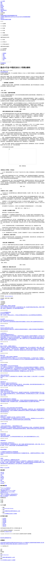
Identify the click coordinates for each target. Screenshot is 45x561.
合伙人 (3, 325)
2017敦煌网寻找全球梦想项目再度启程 (9, 451)
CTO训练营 (14, 513)
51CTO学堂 (5, 513)
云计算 (8, 467)
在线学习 (2, 18)
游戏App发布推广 (3, 364)
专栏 (8, 19)
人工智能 (2, 423)
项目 (1, 381)
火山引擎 (26, 543)
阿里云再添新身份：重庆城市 (7, 442)
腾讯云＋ (2, 467)
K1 (2, 355)
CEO (1, 333)
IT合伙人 (2, 299)
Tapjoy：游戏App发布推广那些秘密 (9, 356)
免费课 (1, 7)
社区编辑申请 (3, 63)
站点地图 (4, 521)
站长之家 (29, 542)
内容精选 (4, 53)
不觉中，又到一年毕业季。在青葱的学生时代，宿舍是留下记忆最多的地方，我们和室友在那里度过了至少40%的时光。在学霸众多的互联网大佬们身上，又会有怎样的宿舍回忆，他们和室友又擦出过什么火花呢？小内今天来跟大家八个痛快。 (22, 393)
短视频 (9, 15)
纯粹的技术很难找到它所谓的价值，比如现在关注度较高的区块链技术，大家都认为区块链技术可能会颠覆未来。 (22, 329)
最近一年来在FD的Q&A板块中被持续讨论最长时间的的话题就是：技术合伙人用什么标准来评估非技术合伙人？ (22, 321)
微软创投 (9, 312)
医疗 (6, 423)
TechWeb (23, 542)
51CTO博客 (2, 557)
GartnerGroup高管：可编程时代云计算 (9, 459)
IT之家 (41, 542)
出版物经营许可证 (7, 537)
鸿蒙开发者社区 (3, 10)
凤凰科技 (12, 542)
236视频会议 (7, 543)
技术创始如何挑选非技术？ (7, 320)
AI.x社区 (13, 557)
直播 (10, 19)
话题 (3, 55)
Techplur (11, 508)
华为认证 (13, 16)
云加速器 (5, 312)
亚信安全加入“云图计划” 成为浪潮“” (8, 383)
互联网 (1, 458)
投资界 (20, 543)
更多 (6, 485)
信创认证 (10, 16)
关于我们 (4, 518)
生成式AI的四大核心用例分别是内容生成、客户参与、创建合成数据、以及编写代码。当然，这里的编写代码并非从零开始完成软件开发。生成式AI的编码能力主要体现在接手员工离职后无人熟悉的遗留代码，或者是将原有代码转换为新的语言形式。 (22, 410)
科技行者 (20, 542)
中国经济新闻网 (37, 542)
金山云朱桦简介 (4, 313)
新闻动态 (4, 519)
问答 (5, 19)
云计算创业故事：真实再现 (7, 305)
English (4, 523)
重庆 (6, 449)
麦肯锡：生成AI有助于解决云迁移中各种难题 (11, 407)
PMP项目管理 (24, 16)
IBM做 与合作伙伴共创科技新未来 (9, 365)
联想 (1, 405)
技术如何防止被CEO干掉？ (7, 327)
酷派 (1, 355)
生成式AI (2, 415)
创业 (1, 325)
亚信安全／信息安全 (4, 389)
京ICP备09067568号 (8, 531)
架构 (3, 440)
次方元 (22, 543)
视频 (3, 54)
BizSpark (2, 312)
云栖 (4, 449)
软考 (7, 16)
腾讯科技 (5, 542)
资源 (3, 19)
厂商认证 (17, 16)
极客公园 (3, 543)
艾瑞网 (26, 542)
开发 (3, 381)
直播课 (12, 15)
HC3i (9, 508)
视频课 (1, 15)
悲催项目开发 (4, 375)
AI (4, 423)
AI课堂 (1, 11)
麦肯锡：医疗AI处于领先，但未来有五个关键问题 (12, 417)
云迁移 (5, 415)
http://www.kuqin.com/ (9, 296)
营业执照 (2, 537)
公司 (5, 381)
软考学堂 (15, 15)
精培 (8, 513)
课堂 (6, 19)
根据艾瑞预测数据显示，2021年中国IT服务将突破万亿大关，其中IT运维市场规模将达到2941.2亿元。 (20, 436)
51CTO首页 (2, 1)
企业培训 (10, 513)
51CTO (4, 508)
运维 (1, 440)
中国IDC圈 (12, 543)
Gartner (5, 467)
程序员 (1, 343)
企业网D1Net (16, 543)
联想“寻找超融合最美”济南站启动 (8, 398)
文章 (1, 19)
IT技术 (20, 16)
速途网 (32, 542)
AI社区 (4, 57)
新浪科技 (2, 542)
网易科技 (9, 542)
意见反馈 (4, 522)
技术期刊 (4, 58)
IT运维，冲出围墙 (5, 435)
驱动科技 (16, 542)
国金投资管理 (3, 433)
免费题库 (28, 16)
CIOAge (6, 508)
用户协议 (4, 524)
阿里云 (1, 449)
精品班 (1, 5)
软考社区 (2, 6)
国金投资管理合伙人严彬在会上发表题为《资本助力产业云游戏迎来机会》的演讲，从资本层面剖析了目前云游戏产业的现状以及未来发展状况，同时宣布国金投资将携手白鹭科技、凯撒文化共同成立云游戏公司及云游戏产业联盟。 (22, 428)
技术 (3, 333)
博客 (1, 2)
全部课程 (2, 16)
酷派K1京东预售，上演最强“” (8, 346)
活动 (3, 59)
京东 (4, 355)
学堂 (1, 3)
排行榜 (7, 15)
